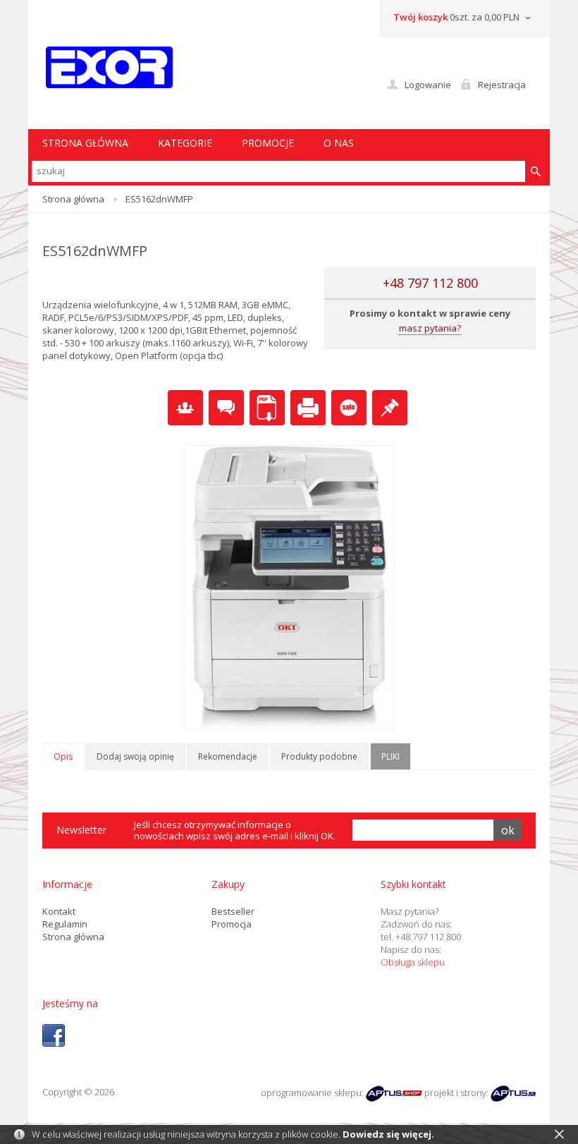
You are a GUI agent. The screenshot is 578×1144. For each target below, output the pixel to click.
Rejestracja (502, 84)
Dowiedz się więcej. (388, 1134)
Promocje (268, 143)
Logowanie (428, 84)
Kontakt (58, 911)
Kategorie (185, 143)
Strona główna (73, 199)
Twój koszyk (420, 17)
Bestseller (232, 911)
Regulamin (64, 924)
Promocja (231, 924)
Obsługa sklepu (413, 962)
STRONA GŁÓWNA (85, 143)
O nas (339, 143)
